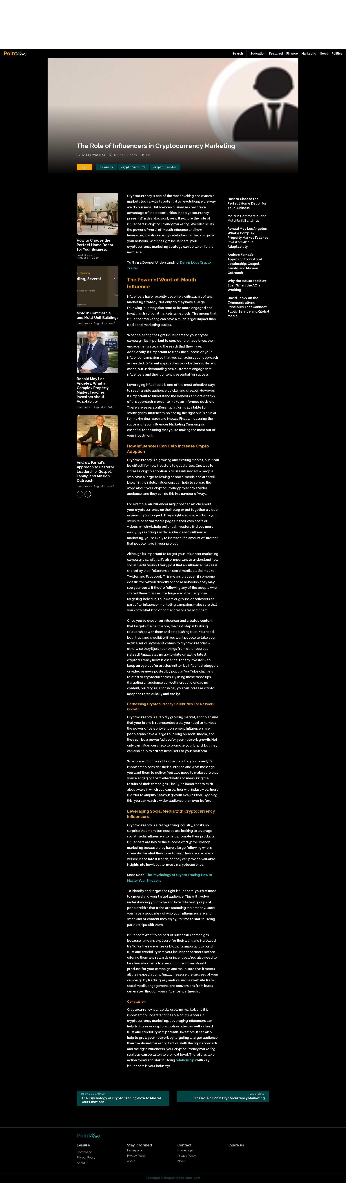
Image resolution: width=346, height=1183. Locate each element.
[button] (237, 53)
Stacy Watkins (93, 154)
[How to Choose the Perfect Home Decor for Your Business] (97, 214)
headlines (83, 323)
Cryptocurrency (133, 167)
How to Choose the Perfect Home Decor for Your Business (95, 245)
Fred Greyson (86, 255)
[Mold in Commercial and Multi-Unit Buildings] (97, 286)
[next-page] (88, 494)
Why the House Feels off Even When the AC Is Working (247, 285)
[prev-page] (80, 494)
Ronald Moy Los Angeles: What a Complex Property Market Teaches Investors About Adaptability (92, 390)
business (106, 167)
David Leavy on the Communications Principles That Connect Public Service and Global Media (248, 307)
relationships (186, 1060)
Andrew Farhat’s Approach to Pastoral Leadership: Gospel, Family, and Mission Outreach (95, 471)
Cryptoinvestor (165, 167)
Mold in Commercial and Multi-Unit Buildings (97, 315)
